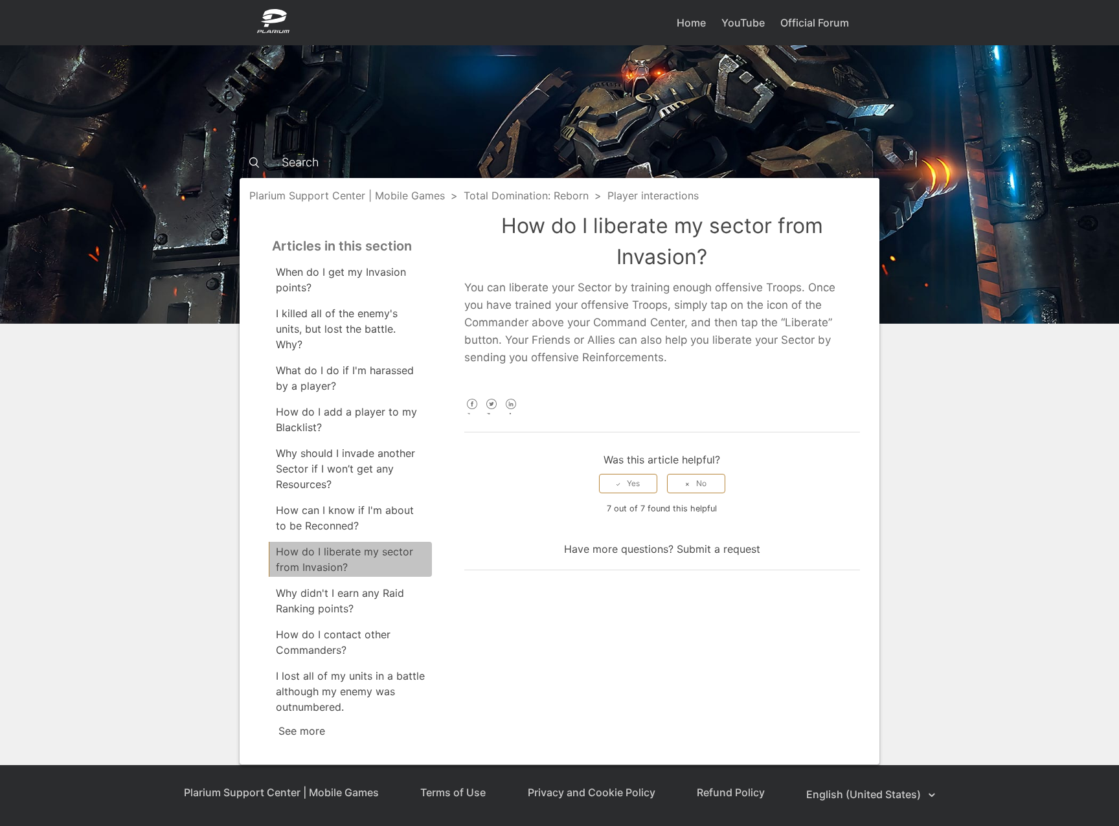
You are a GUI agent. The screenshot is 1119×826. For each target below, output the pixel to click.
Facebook (472, 412)
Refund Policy (731, 792)
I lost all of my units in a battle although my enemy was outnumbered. (350, 691)
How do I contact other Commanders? (333, 642)
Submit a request (718, 548)
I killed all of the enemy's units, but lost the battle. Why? (337, 329)
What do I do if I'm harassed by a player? (345, 378)
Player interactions (653, 195)
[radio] (628, 483)
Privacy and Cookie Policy (591, 792)
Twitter (492, 412)
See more (301, 730)
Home (691, 22)
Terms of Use (453, 792)
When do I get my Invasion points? (341, 279)
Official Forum (814, 22)
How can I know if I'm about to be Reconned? (345, 518)
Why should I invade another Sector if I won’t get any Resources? (345, 469)
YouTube (743, 22)
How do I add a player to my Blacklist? (346, 419)
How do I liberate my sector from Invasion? (344, 559)
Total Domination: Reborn (526, 195)
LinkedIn (511, 412)
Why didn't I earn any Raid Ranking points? (340, 600)
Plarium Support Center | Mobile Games (347, 195)
